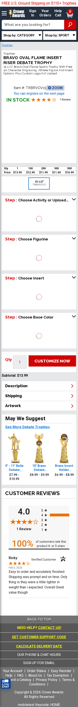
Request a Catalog (17, 680)
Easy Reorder (61, 671)
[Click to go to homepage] (16, 13)
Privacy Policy (46, 680)
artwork (13, 405)
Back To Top (39, 619)
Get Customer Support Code (39, 637)
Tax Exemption (58, 675)
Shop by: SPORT (57, 35)
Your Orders (45, 13)
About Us (35, 675)
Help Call (58, 13)
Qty (8, 359)
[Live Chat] (5, 684)
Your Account (12, 671)
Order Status (36, 671)
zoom (57, 88)
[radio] (55, 510)
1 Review (27, 529)
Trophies (7, 45)
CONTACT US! (49, 628)
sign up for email (39, 663)
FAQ (20, 675)
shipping (13, 395)
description (16, 386)
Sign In (32, 13)
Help (8, 675)
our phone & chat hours (39, 655)
